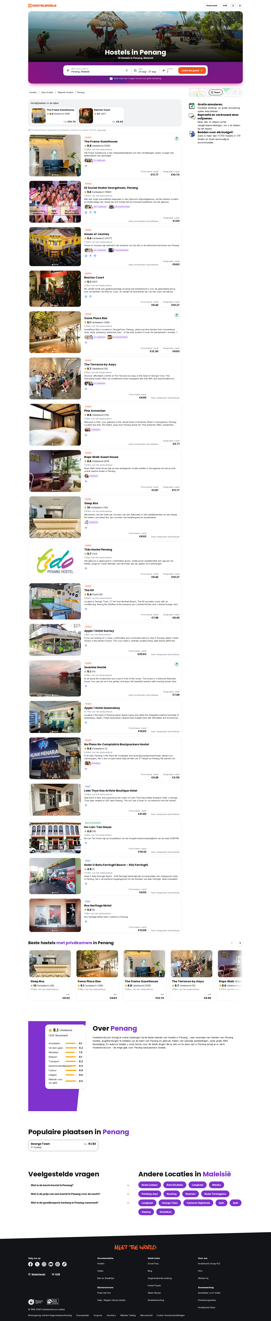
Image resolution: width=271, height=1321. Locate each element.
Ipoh (221, 1202)
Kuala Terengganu (215, 1193)
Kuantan (190, 1193)
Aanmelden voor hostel (209, 1293)
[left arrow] (232, 943)
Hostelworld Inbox (206, 1307)
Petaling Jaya (150, 1193)
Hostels (100, 1263)
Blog (150, 1271)
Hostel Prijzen (154, 1285)
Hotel (87, 786)
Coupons (98, 1315)
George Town (170, 1202)
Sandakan (165, 1211)
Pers (200, 1271)
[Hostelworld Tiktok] (64, 1264)
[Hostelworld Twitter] (37, 1264)
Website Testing (128, 1315)
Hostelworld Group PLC (209, 1263)
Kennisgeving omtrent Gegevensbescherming (50, 1315)
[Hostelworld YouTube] (51, 1264)
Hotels (100, 1271)
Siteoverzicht (146, 1315)
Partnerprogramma (207, 1300)
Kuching (172, 1193)
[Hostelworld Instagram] (44, 1264)
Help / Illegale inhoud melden (111, 1300)
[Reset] (126, 70)
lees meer (101, 130)
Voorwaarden (82, 1315)
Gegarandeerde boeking (160, 1278)
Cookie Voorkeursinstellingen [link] (171, 1315)
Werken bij (203, 1278)
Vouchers (111, 1315)
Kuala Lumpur (150, 1184)
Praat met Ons (104, 1293)
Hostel (88, 137)
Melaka (216, 1184)
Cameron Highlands (198, 1202)
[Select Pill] (233, 5)
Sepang (146, 1211)
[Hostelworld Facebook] (30, 1264)
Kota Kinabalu (175, 1184)
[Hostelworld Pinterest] (57, 1264)
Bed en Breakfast (92, 823)
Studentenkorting (156, 1300)
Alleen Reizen (154, 1293)
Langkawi (197, 1184)
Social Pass (153, 1263)
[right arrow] (240, 943)
